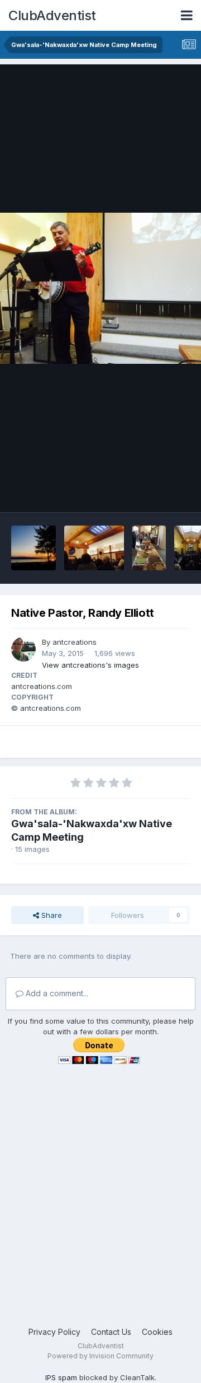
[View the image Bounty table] (149, 548)
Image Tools (154, 491)
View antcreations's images (90, 664)
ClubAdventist (52, 15)
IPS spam (61, 1377)
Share (50, 915)
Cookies (157, 1332)
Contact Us (111, 1332)
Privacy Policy (54, 1332)
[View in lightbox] (100, 288)
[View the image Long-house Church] (94, 548)
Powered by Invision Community (100, 1356)
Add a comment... (55, 993)
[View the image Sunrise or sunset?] (33, 548)
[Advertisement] (100, 1214)
